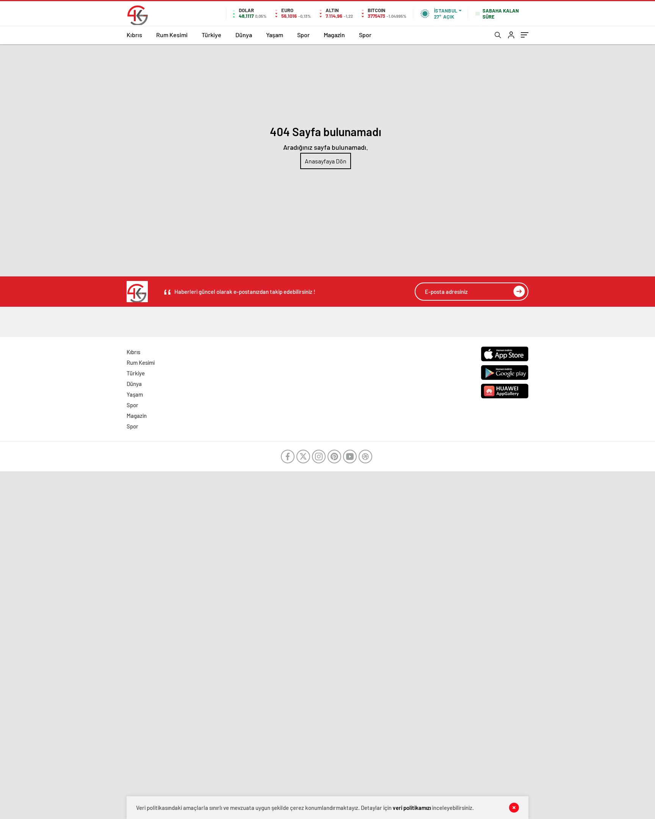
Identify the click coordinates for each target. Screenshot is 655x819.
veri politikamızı (412, 807)
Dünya (243, 34)
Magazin (334, 34)
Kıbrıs (134, 34)
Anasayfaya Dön (325, 161)
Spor (303, 34)
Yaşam (274, 34)
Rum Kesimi (172, 34)
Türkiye (211, 34)
